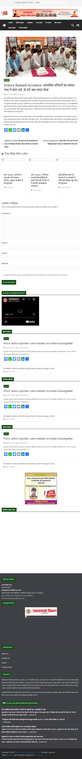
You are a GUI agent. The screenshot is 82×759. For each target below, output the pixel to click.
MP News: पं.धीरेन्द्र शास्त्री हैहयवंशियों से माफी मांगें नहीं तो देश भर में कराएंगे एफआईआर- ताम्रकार (40, 180)
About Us (5, 654)
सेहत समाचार (12, 28)
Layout (4, 663)
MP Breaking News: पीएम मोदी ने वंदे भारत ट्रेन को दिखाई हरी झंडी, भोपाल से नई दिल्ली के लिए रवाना (60, 142)
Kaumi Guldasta (20, 94)
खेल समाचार (58, 23)
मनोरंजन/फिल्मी (23, 28)
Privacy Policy (7, 667)
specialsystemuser (23, 348)
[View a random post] (77, 25)
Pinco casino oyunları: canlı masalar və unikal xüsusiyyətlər (38, 343)
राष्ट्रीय (10, 23)
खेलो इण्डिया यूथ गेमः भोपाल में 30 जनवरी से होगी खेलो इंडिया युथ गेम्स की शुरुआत (68, 179)
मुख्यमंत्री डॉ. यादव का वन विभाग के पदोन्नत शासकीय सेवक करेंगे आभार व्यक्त (22, 737)
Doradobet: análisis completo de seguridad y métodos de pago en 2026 (28, 368)
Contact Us (6, 658)
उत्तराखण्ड (30, 23)
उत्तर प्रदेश (39, 23)
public (6, 338)
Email (4, 253)
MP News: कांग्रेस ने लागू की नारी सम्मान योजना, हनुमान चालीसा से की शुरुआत (13, 179)
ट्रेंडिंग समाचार (20, 23)
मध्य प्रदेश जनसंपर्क (31, 703)
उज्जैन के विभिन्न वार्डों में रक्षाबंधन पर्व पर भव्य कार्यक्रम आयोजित (19, 727)
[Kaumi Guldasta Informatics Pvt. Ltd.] (4, 25)
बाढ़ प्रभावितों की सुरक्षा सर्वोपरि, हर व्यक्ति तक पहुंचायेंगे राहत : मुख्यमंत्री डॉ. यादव (24, 709)
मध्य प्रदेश (48, 23)
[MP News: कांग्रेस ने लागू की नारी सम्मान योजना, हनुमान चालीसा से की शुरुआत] (14, 160)
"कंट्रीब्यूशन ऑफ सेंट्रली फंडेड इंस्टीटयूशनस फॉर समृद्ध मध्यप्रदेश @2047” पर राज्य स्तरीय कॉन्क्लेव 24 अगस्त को (33, 719)
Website (5, 263)
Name (5, 243)
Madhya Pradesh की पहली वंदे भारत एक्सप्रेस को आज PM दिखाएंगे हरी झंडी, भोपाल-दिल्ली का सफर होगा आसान (21, 144)
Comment (6, 213)
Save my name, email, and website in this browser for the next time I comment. (36, 275)
